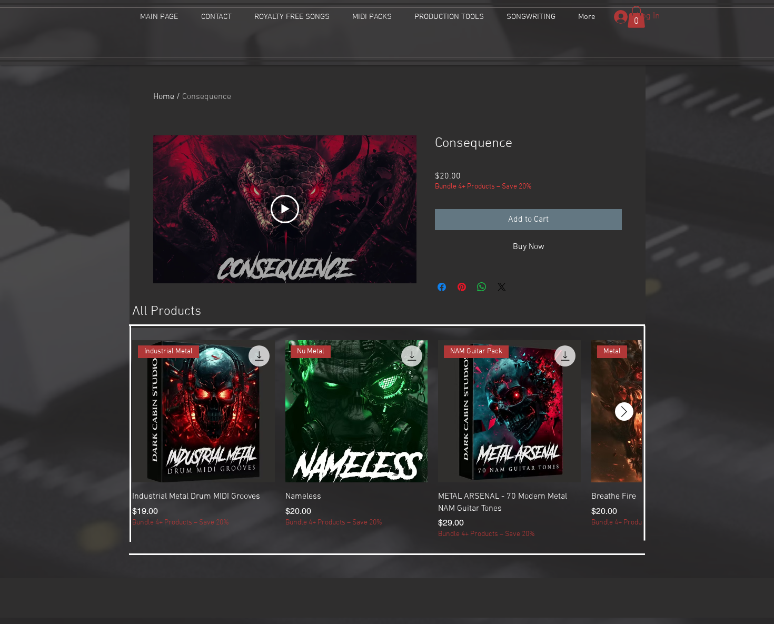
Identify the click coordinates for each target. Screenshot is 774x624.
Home (163, 97)
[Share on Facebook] (441, 287)
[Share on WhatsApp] (481, 287)
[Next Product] (624, 411)
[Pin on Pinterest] (461, 287)
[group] (387, 440)
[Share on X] (501, 287)
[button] (636, 17)
